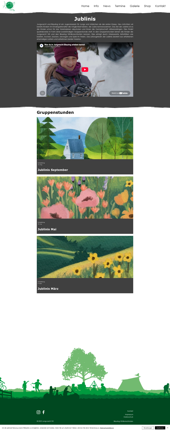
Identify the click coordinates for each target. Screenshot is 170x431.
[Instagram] (38, 412)
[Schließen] (167, 427)
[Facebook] (43, 412)
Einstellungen (148, 428)
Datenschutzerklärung (107, 428)
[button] (97, 5)
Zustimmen (160, 428)
